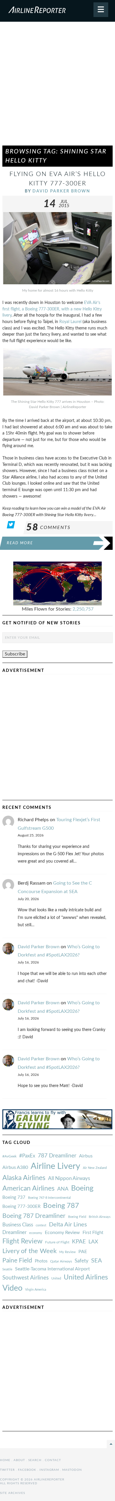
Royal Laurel (70, 322)
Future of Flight (57, 1242)
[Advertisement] (57, 86)
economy (35, 1233)
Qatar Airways (61, 1261)
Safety (81, 1260)
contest (41, 1225)
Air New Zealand (95, 1167)
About (19, 1460)
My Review (67, 1252)
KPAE (79, 1242)
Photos (41, 1261)
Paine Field (17, 1260)
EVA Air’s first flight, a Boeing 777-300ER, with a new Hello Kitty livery (52, 308)
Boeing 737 (13, 1197)
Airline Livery (55, 1166)
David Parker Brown (61, 191)
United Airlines (86, 1277)
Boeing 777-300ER (21, 1206)
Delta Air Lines (68, 1225)
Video (12, 1288)
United (56, 1278)
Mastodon (72, 1469)
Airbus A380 (15, 1167)
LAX (93, 1242)
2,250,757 (83, 609)
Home (5, 1460)
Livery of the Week (29, 1251)
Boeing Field (77, 1216)
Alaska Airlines (23, 1178)
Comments (48, 527)
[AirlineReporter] (57, 11)
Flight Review (22, 1241)
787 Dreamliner (57, 1156)
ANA (62, 1189)
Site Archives (12, 1493)
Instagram (49, 1469)
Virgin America (35, 1289)
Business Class (17, 1224)
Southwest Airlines (25, 1278)
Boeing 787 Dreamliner (33, 1216)
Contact (53, 1460)
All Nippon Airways (69, 1178)
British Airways (100, 1216)
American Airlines (28, 1188)
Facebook (27, 1469)
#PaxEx (27, 1155)
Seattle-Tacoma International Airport (52, 1269)
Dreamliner (14, 1232)
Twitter (7, 1469)
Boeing (82, 1188)
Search (35, 1460)
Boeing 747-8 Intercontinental (49, 1197)
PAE (82, 1251)
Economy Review (62, 1232)
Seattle (7, 1269)
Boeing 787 (61, 1205)
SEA (96, 1261)
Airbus (86, 1156)
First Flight (93, 1232)
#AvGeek (9, 1156)
